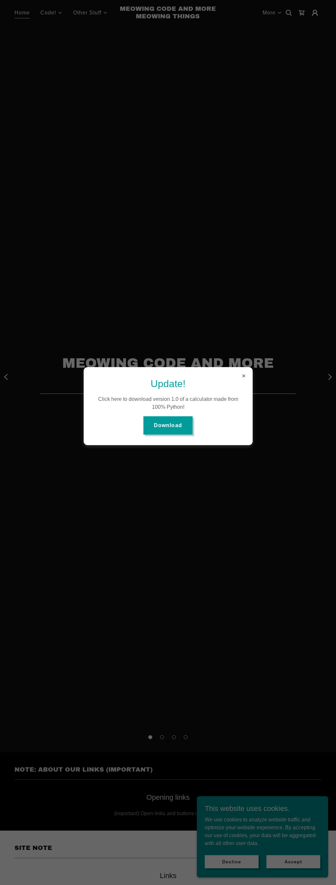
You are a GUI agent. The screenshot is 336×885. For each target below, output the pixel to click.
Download (168, 425)
